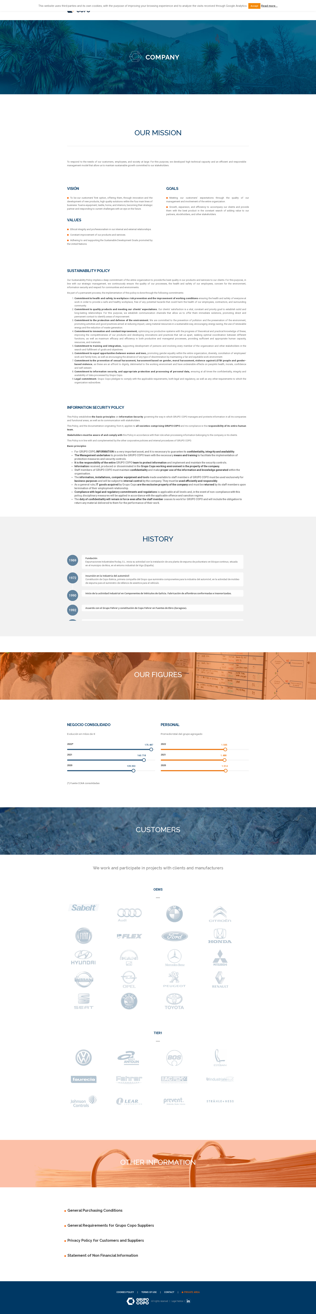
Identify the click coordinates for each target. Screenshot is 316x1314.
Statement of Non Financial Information (102, 1255)
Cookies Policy (125, 1292)
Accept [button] (254, 6)
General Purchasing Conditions (95, 1210)
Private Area (192, 1292)
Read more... (269, 6)
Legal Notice (177, 1301)
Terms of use (149, 1292)
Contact (169, 1292)
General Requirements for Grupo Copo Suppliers (110, 1225)
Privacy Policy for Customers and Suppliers (105, 1240)
